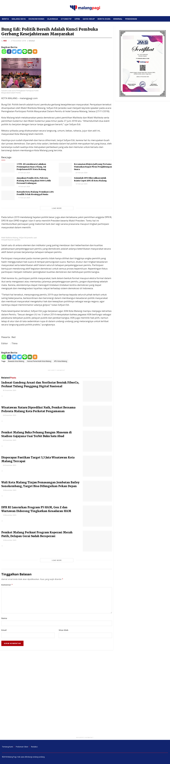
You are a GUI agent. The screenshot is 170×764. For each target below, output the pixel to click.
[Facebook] (9, 51)
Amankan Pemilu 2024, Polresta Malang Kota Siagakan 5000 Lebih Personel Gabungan (34, 180)
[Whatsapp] (4, 51)
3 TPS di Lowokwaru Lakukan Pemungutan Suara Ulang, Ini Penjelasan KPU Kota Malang (31, 167)
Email (4, 630)
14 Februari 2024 (24, 186)
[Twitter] (14, 51)
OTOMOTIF (66, 18)
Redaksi (34, 746)
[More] (35, 51)
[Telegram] (19, 51)
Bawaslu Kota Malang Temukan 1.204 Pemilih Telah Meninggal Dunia (35, 193)
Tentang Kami (7, 746)
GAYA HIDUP (89, 18)
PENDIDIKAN (131, 18)
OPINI (77, 18)
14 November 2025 (9, 490)
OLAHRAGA (52, 18)
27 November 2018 (18, 40)
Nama (4, 618)
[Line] (24, 51)
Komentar (7, 584)
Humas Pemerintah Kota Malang (39, 361)
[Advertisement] (85, 694)
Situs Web (63, 630)
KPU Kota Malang (60, 361)
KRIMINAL (117, 18)
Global (32, 40)
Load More (57, 208)
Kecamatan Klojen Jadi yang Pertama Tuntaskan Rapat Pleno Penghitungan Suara (93, 167)
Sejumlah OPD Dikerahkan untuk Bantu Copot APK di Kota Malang (90, 179)
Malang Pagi (11, 757)
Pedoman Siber (22, 746)
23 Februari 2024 (24, 173)
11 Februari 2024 (24, 198)
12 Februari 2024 (81, 184)
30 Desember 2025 (9, 390)
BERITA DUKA (104, 18)
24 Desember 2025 (9, 415)
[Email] (29, 51)
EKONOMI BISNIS (36, 18)
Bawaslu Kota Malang (16, 361)
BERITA (5, 18)
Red (5, 40)
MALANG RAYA (19, 18)
